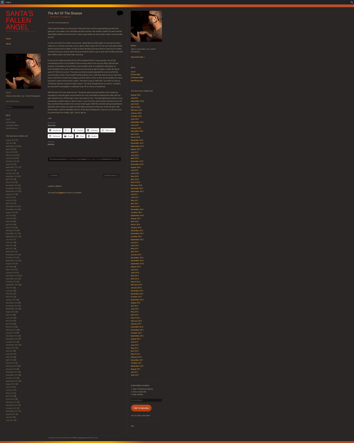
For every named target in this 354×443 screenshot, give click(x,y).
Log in (8, 119)
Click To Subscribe (141, 408)
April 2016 (10, 267)
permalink (115, 159)
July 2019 (9, 197)
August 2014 (10, 312)
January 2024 (11, 158)
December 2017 (12, 233)
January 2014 (11, 333)
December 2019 (12, 185)
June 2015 (10, 291)
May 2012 (9, 393)
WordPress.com (92, 438)
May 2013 (9, 357)
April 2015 (10, 297)
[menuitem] (2, 2)
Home (8, 39)
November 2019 (12, 188)
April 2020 (10, 179)
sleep (93, 159)
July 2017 (9, 239)
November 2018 (12, 209)
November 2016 (12, 255)
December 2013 (12, 336)
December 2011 (12, 405)
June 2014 (10, 318)
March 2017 (10, 251)
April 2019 (10, 203)
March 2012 (10, 399)
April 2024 (10, 149)
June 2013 (10, 354)
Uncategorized (73, 159)
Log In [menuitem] (8, 2)
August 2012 (10, 384)
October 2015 (11, 282)
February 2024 (11, 155)
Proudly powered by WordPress (60, 438)
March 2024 (10, 152)
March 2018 (10, 227)
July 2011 (9, 417)
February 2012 (11, 402)
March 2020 (10, 182)
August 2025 (10, 140)
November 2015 (12, 279)
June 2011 (10, 420)
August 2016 (10, 264)
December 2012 (12, 372)
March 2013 (10, 363)
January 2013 (11, 369)
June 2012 (10, 390)
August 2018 (10, 212)
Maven (8, 92)
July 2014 (9, 315)
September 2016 (12, 260)
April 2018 (10, 224)
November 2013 (12, 339)
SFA (69, 17)
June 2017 (10, 242)
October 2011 (11, 408)
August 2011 (10, 414)
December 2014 (12, 303)
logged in (62, 193)
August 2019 (10, 194)
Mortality (53, 175)
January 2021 (11, 173)
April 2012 (10, 396)
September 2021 (12, 167)
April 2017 (10, 248)
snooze (98, 159)
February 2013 (11, 366)
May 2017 (9, 245)
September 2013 (12, 345)
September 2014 (12, 309)
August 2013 (10, 348)
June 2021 (10, 170)
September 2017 (12, 236)
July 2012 (9, 387)
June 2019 (10, 200)
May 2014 (9, 321)
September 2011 (12, 411)
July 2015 (9, 288)
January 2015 (11, 300)
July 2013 (9, 351)
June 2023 (10, 164)
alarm (89, 159)
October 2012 (11, 378)
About (8, 44)
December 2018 (12, 206)
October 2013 (11, 342)
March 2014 (10, 327)
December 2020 (12, 176)
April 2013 (10, 360)
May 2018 (9, 221)
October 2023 (11, 161)
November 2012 (12, 375)
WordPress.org (11, 128)
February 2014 (11, 330)
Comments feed (12, 125)
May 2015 (9, 294)
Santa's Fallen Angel (19, 19)
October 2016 (11, 257)
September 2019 (12, 191)
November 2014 (12, 306)
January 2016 (11, 273)
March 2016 (10, 269)
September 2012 (12, 381)
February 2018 (11, 230)
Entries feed (10, 122)
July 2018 (9, 215)
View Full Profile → (13, 101)
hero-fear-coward (111, 175)
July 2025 (9, 143)
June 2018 (10, 218)
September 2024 (12, 146)
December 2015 (12, 276)
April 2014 (10, 324)
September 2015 (12, 285)
